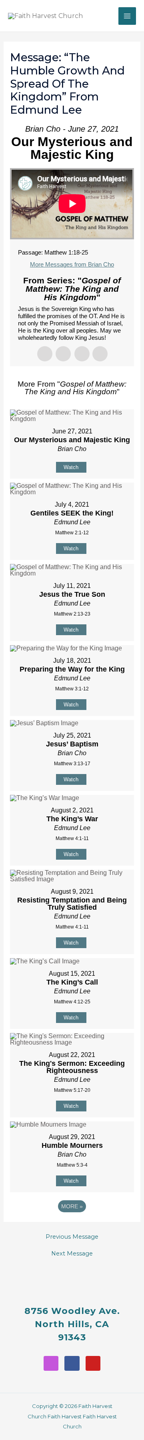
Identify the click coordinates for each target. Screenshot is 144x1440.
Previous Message (72, 1237)
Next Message (72, 1254)
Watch (71, 467)
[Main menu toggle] (127, 16)
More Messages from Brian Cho (72, 264)
